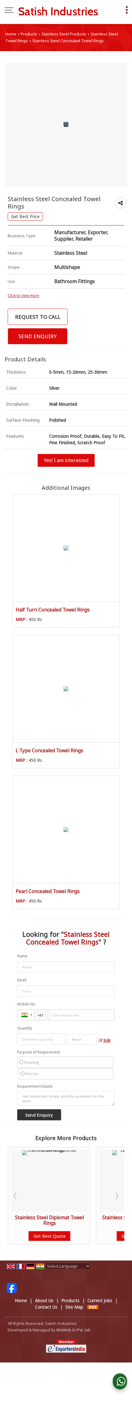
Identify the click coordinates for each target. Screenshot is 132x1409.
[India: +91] (25, 1015)
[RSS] (93, 1307)
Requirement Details (34, 1086)
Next (116, 1195)
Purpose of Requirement (38, 1052)
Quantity (24, 1028)
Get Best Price (25, 216)
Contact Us (46, 1307)
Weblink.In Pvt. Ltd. (73, 1330)
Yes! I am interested (66, 460)
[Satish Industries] (58, 11)
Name (22, 956)
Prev (16, 1195)
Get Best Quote (75, 1236)
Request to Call (37, 316)
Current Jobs (99, 1300)
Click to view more (23, 295)
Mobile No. (26, 1004)
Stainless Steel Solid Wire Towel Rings (75, 1220)
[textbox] (81, 1039)
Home (10, 34)
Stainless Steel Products (63, 34)
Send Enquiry (37, 336)
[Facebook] (12, 1287)
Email (21, 980)
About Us (44, 1300)
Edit (107, 1040)
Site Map (74, 1307)
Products (29, 34)
